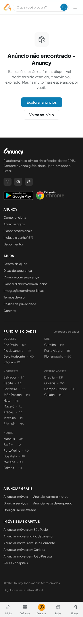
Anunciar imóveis (16, 496)
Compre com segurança (21, 277)
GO (62, 383)
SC (69, 356)
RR (23, 456)
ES (19, 362)
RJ (29, 350)
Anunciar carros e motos (50, 496)
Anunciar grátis (14, 224)
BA (22, 377)
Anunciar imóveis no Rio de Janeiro (28, 536)
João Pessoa (13, 395)
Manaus (9, 439)
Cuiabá (49, 395)
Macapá (9, 462)
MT (61, 395)
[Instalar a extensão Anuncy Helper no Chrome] (50, 195)
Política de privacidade (20, 304)
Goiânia (50, 383)
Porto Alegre (53, 350)
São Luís (9, 424)
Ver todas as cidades (66, 331)
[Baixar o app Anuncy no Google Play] (18, 195)
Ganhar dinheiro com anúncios (25, 284)
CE (23, 389)
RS (69, 350)
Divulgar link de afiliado (20, 510)
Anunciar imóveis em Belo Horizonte (29, 543)
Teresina (10, 418)
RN (17, 400)
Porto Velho (12, 450)
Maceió (9, 406)
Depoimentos (14, 244)
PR (62, 345)
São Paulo (11, 345)
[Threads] (29, 182)
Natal (7, 400)
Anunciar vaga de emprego (52, 503)
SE (20, 412)
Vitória (8, 362)
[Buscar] (64, 7)
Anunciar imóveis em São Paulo (26, 529)
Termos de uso (14, 297)
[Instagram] (8, 182)
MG (31, 356)
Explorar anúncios (42, 102)
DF (61, 377)
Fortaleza (10, 389)
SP (24, 345)
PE (19, 383)
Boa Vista (10, 456)
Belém (8, 444)
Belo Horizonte (14, 356)
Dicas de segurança (18, 270)
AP (21, 462)
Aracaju (9, 412)
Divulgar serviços (16, 503)
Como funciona (15, 217)
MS (73, 389)
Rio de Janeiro (13, 350)
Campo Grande (55, 389)
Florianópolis (53, 356)
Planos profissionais (18, 231)
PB (28, 395)
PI (21, 418)
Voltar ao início (41, 114)
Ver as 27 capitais (16, 563)
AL (20, 406)
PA (19, 444)
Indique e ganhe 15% (18, 237)
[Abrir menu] (75, 7)
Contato (10, 310)
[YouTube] (18, 182)
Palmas (9, 468)
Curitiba (50, 345)
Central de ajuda (15, 264)
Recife (8, 383)
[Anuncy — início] (7, 7)
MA (22, 424)
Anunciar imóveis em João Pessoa (28, 556)
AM (21, 439)
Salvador (10, 377)
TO (20, 468)
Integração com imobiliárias (24, 290)
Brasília (49, 377)
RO (27, 450)
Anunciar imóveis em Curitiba (24, 549)
